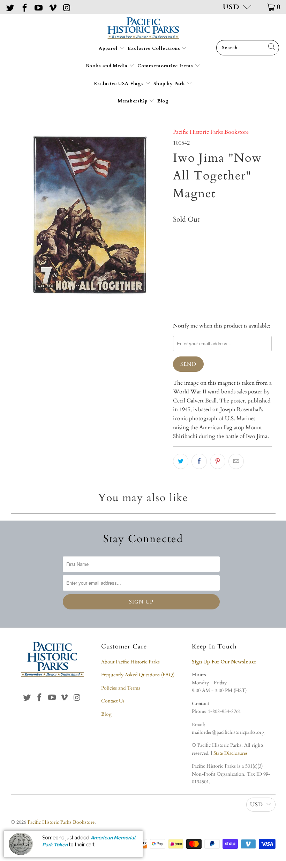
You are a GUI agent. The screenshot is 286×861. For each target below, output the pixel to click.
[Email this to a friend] (236, 461)
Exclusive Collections (155, 48)
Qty (177, 234)
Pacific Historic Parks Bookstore (211, 132)
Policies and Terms (120, 688)
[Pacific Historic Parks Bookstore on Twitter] (9, 6)
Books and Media (107, 66)
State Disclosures (230, 753)
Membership (133, 101)
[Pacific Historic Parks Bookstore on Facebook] (23, 6)
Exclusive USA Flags (119, 83)
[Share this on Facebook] (199, 461)
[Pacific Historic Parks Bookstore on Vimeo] (52, 6)
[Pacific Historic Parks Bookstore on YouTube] (38, 6)
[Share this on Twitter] (180, 461)
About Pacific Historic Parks (130, 662)
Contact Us (113, 701)
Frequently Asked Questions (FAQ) (137, 674)
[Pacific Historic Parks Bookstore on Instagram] (66, 6)
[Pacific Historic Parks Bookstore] (143, 28)
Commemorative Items (166, 66)
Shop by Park (170, 83)
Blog (163, 101)
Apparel (109, 48)
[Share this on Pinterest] (217, 461)
